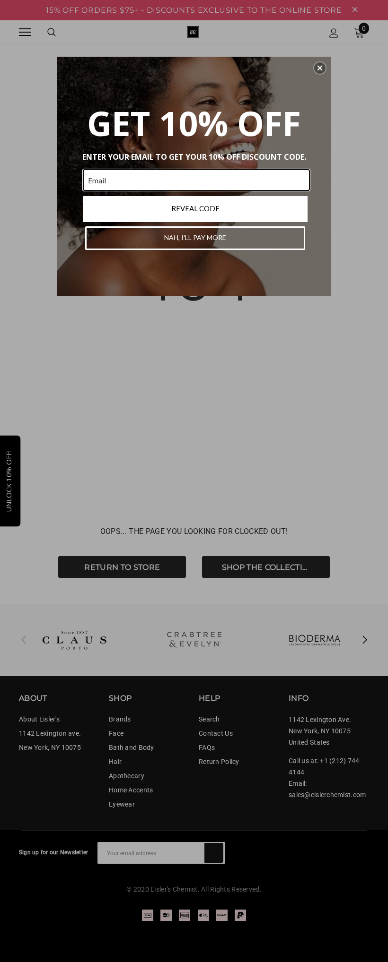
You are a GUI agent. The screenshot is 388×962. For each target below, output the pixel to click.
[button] (320, 68)
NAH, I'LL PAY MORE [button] (195, 237)
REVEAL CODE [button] (195, 208)
